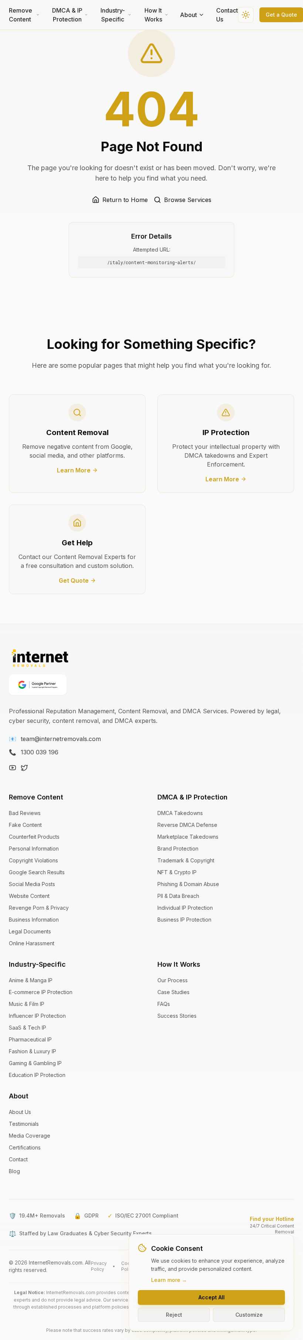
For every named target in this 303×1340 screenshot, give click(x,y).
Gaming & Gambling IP (35, 1063)
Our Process (172, 980)
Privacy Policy (99, 1266)
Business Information (34, 919)
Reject (174, 1315)
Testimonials (24, 1124)
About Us (20, 1112)
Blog (14, 1171)
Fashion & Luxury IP (32, 1051)
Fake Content (25, 825)
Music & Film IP (26, 1004)
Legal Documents (30, 931)
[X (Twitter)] (24, 767)
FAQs (163, 1004)
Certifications (25, 1147)
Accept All (211, 1297)
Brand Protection (177, 848)
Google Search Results (37, 872)
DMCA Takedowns (180, 813)
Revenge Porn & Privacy (39, 908)
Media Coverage (29, 1135)
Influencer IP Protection (37, 1016)
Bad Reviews (25, 813)
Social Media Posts (32, 884)
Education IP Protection (37, 1075)
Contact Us (227, 15)
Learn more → (169, 1280)
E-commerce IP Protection (40, 992)
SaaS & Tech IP (27, 1027)
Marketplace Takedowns (187, 837)
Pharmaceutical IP (30, 1039)
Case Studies (173, 992)
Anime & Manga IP (30, 980)
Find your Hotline (272, 1219)
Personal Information (34, 848)
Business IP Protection (184, 919)
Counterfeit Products (34, 837)
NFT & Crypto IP (177, 872)
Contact (18, 1159)
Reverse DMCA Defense (187, 825)
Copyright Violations (33, 860)
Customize (249, 1315)
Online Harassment (31, 943)
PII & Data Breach (178, 896)
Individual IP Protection (185, 908)
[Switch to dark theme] (245, 15)
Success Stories (177, 1016)
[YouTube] (12, 767)
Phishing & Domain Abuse (188, 884)
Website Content (29, 896)
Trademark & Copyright (185, 860)
